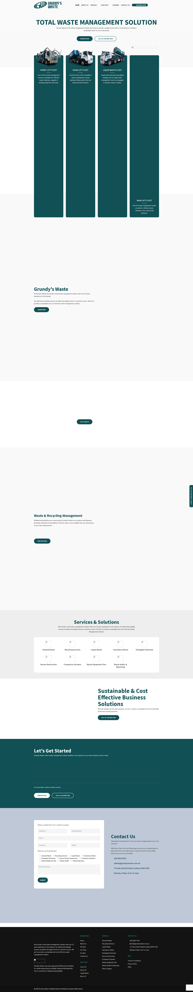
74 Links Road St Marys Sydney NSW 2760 (131, 868)
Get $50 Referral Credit (191, 496)
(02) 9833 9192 (120, 858)
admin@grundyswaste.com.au (127, 863)
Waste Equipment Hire (109, 962)
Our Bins (83, 953)
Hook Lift (83, 970)
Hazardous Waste (108, 950)
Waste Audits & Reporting (110, 965)
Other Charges (107, 969)
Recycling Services (108, 944)
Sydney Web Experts (76, 989)
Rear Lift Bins (72, 530)
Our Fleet (83, 950)
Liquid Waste (84, 973)
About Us (83, 944)
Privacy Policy (132, 964)
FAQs (129, 967)
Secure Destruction (108, 956)
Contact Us (84, 956)
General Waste (107, 941)
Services (83, 947)
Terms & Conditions (134, 961)
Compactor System (108, 959)
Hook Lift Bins (41, 533)
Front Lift (83, 967)
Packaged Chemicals (109, 953)
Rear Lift (83, 976)
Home (82, 941)
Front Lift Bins (41, 530)
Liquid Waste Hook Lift (76, 533)
